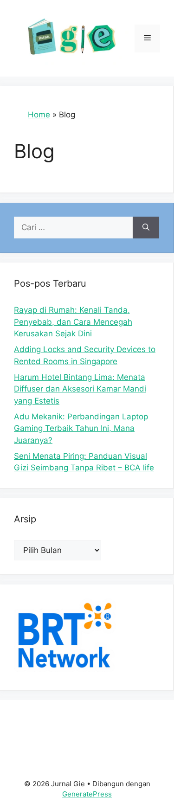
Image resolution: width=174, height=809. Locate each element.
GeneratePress (87, 794)
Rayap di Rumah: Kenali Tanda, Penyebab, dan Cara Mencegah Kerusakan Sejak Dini (73, 321)
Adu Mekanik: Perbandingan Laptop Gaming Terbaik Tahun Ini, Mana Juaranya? (81, 428)
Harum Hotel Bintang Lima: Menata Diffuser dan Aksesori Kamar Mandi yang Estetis (80, 388)
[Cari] (146, 228)
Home (39, 114)
